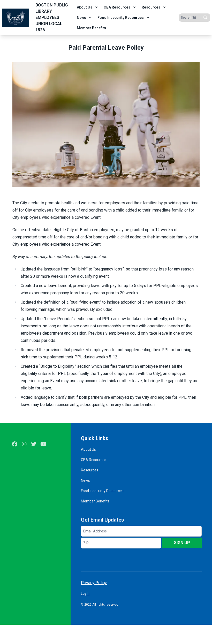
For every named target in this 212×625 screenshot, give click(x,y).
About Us (84, 7)
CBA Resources (117, 7)
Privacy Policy (94, 582)
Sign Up (182, 542)
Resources (151, 7)
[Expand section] (96, 7)
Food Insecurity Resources (120, 18)
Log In (85, 594)
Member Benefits (91, 28)
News (81, 18)
